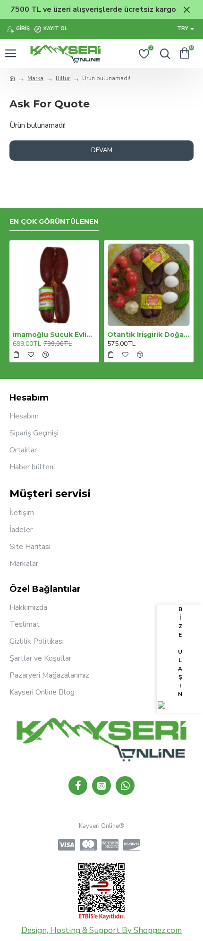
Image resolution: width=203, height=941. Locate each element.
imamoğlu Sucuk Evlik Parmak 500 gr (54, 334)
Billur (63, 78)
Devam (101, 150)
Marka (35, 78)
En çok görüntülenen (54, 222)
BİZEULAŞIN (180, 652)
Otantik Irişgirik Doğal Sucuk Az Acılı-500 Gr (148, 334)
